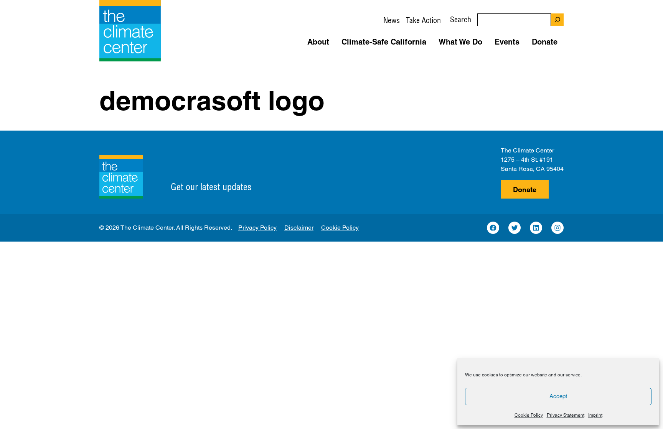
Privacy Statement (565, 415)
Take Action (423, 20)
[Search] (557, 19)
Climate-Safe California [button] (383, 41)
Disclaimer (298, 227)
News (391, 20)
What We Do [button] (460, 41)
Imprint (595, 415)
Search (460, 19)
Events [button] (507, 41)
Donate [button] (544, 41)
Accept (558, 396)
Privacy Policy (257, 227)
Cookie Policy (529, 415)
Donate (524, 190)
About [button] (318, 41)
